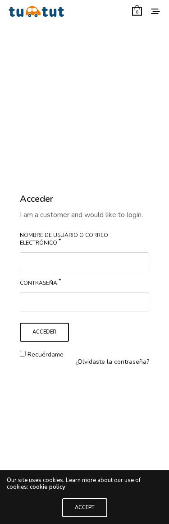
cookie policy (47, 487)
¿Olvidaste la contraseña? (112, 361)
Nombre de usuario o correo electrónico (64, 239)
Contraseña (40, 282)
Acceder (44, 332)
